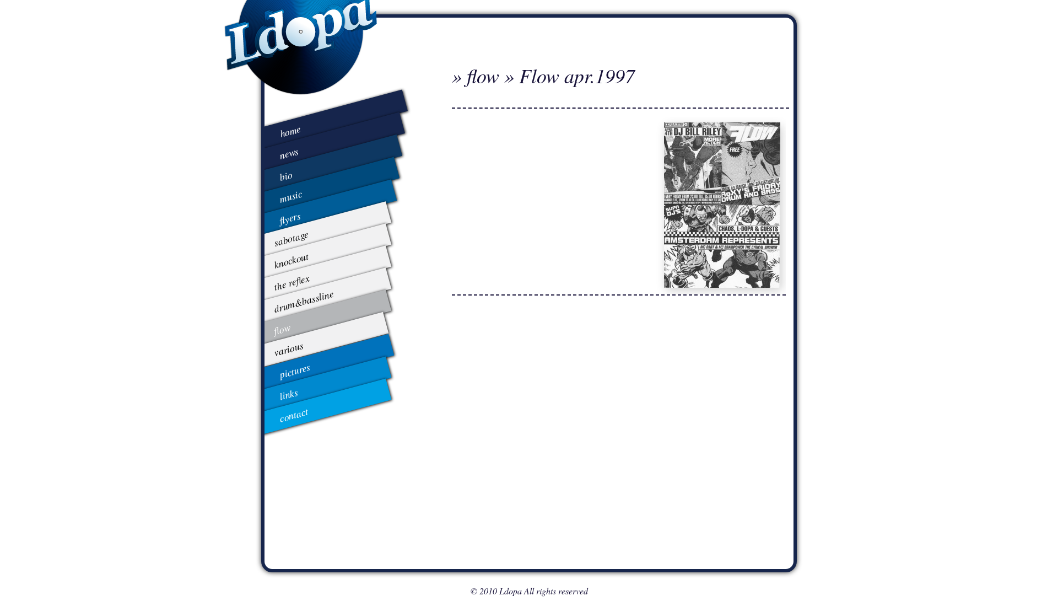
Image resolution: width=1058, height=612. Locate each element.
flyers (290, 217)
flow (282, 328)
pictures (294, 370)
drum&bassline (303, 301)
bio (285, 176)
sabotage (291, 238)
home (290, 131)
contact (293, 415)
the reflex (291, 282)
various (288, 349)
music (291, 195)
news (289, 153)
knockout (291, 260)
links (288, 393)
